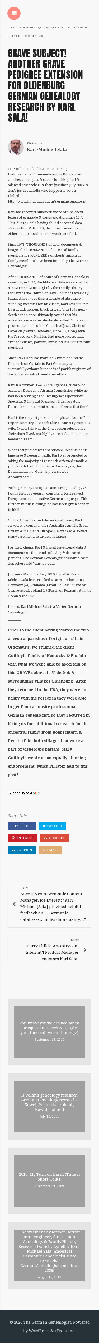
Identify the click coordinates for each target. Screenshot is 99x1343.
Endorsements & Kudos (55, 27)
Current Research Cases (23, 27)
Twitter (54, 826)
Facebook (23, 826)
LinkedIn (23, 850)
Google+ (56, 838)
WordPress (39, 1330)
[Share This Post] (24, 794)
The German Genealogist (47, 1322)
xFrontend (65, 1330)
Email (52, 850)
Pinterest (24, 838)
